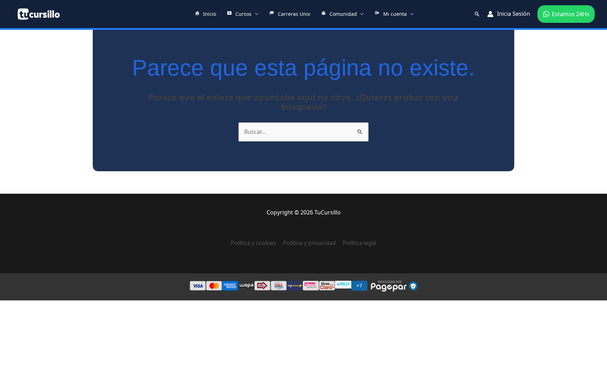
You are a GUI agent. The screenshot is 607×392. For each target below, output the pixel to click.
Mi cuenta (395, 14)
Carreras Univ (294, 14)
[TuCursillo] (38, 14)
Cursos (243, 14)
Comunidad (343, 14)
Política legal (359, 243)
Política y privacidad (309, 243)
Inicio (209, 14)
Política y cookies (257, 243)
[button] (477, 14)
